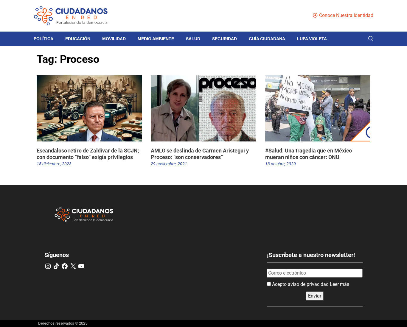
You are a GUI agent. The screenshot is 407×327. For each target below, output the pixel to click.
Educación (77, 38)
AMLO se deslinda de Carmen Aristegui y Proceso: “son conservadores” (200, 153)
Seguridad (224, 38)
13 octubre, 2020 (280, 163)
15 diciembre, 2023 (54, 163)
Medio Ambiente (156, 38)
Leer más (339, 284)
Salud (193, 38)
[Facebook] (64, 266)
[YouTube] (81, 266)
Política (43, 38)
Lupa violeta (312, 38)
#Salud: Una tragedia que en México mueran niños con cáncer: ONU (308, 153)
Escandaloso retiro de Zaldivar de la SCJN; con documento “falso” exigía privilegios (88, 153)
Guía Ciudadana (267, 38)
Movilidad (114, 38)
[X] (73, 266)
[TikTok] (56, 266)
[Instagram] (48, 266)
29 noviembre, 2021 (169, 163)
